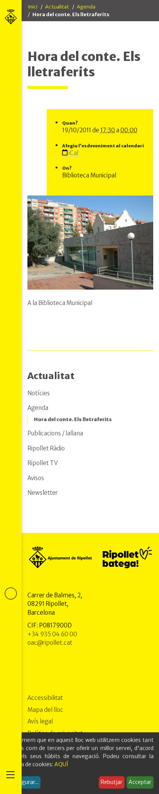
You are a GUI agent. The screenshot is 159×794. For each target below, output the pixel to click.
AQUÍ (61, 764)
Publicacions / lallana (55, 433)
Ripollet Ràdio (46, 448)
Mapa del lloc (45, 709)
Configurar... (23, 782)
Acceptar (140, 782)
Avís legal (40, 721)
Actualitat (57, 6)
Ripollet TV (42, 463)
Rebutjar (111, 782)
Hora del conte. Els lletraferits (73, 419)
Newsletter (42, 492)
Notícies (38, 393)
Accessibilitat (45, 697)
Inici (32, 6)
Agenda (86, 6)
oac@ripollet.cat (49, 642)
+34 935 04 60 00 (52, 634)
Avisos (35, 478)
